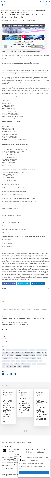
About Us (19, 442)
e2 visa (3, 355)
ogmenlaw (23, 361)
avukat (18, 349)
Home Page (4, 442)
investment (33, 358)
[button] (48, 460)
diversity (38, 352)
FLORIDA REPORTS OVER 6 (29, 355)
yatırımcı (19, 366)
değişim (44, 349)
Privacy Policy (37, 475)
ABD (3, 349)
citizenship (32, 349)
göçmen (45, 355)
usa (38, 363)
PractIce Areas (12, 442)
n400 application (6, 361)
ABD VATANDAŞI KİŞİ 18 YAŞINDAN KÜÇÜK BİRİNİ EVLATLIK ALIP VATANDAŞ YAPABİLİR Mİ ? (8, 408)
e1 (42, 352)
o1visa (13, 361)
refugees (36, 361)
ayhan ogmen (25, 349)
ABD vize (8, 349)
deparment (38, 349)
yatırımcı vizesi (26, 366)
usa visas (43, 363)
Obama (17, 361)
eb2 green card (10, 355)
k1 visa (39, 358)
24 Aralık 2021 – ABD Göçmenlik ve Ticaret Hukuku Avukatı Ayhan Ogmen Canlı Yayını (24, 405)
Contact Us (28, 442)
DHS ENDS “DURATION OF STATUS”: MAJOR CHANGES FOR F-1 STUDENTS (18, 352)
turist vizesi (23, 363)
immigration (26, 358)
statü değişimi (5, 363)
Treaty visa (17, 363)
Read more (5, 421)
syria (12, 363)
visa (3, 366)
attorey (13, 349)
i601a (21, 358)
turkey (29, 363)
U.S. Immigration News (30, 20)
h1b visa (11, 358)
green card (39, 355)
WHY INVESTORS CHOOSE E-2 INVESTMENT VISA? (14, 322)
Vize (7, 366)
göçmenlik (4, 358)
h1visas (16, 358)
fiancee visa (18, 355)
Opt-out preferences (31, 475)
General (4, 339)
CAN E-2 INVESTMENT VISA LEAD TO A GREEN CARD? (15, 324)
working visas (13, 366)
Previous (4, 288)
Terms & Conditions (17, 456)
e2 (45, 352)
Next (48, 288)
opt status (30, 361)
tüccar (34, 363)
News (23, 442)
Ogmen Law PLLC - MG (16, 20)
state (41, 361)
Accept (34, 472)
